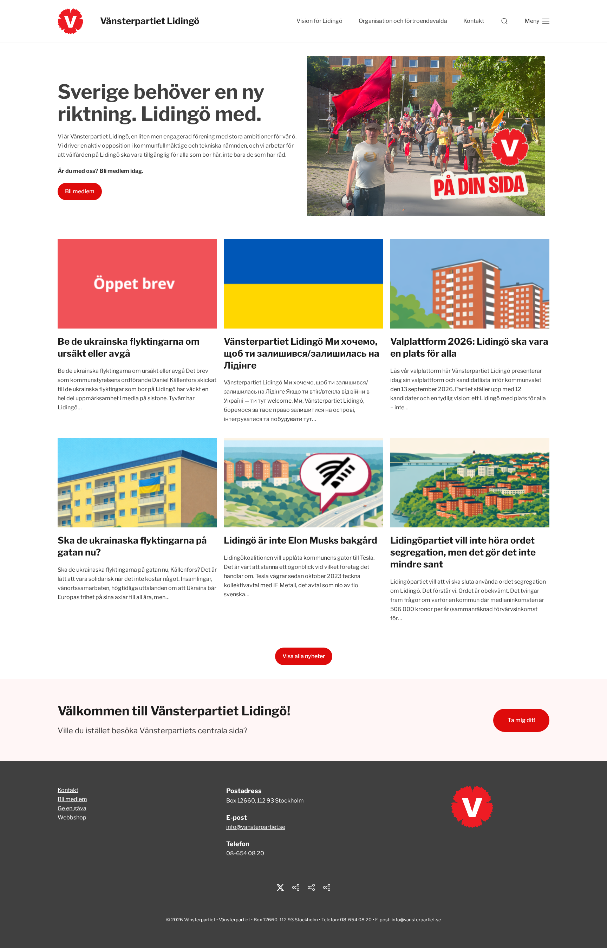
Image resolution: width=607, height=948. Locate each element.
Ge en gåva (72, 808)
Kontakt (473, 21)
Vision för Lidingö (319, 21)
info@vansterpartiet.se (255, 827)
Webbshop (72, 817)
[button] (504, 21)
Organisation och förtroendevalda (403, 21)
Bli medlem (79, 191)
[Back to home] (70, 21)
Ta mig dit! (521, 720)
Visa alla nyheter (303, 656)
